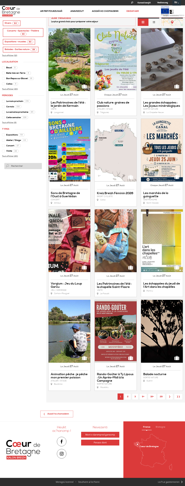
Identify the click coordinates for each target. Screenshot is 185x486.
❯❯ (178, 396)
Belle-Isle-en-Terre (17, 73)
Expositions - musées (18, 41)
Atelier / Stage (16, 140)
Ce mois (13, 106)
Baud (11, 67)
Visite (11, 151)
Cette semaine (16, 117)
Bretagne (160, 427)
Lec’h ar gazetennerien (168, 481)
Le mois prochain (17, 101)
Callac (11, 84)
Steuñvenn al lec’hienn (89, 481)
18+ (152, 396)
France (146, 427)
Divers (11, 23)
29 (161, 396)
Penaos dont (100, 442)
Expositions (14, 134)
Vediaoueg (162, 2)
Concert (12, 145)
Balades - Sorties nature (20, 49)
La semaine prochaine (19, 112)
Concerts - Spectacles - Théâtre (23, 32)
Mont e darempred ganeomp (100, 434)
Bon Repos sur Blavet (19, 78)
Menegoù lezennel (65, 481)
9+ (143, 396)
